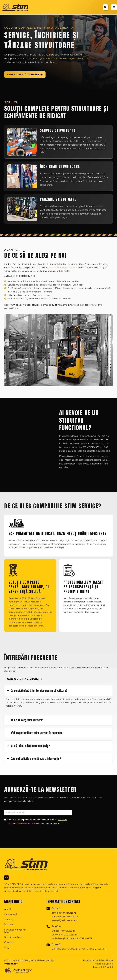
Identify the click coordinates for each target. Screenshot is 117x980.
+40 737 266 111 (83, 938)
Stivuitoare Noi (12, 937)
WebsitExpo (11, 964)
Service (8, 919)
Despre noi (10, 914)
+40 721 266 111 (67, 930)
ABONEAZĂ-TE (16, 831)
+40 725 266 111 (69, 934)
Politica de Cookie (103, 964)
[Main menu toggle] (114, 7)
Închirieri (9, 924)
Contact (8, 942)
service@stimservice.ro (65, 916)
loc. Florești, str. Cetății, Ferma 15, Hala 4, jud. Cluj (79, 949)
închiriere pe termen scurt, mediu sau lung (65, 58)
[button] (105, 7)
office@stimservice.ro (64, 912)
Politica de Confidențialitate (98, 960)
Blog (7, 947)
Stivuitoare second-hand (15, 930)
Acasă (7, 909)
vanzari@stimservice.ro (65, 920)
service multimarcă (59, 267)
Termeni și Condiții (103, 967)
